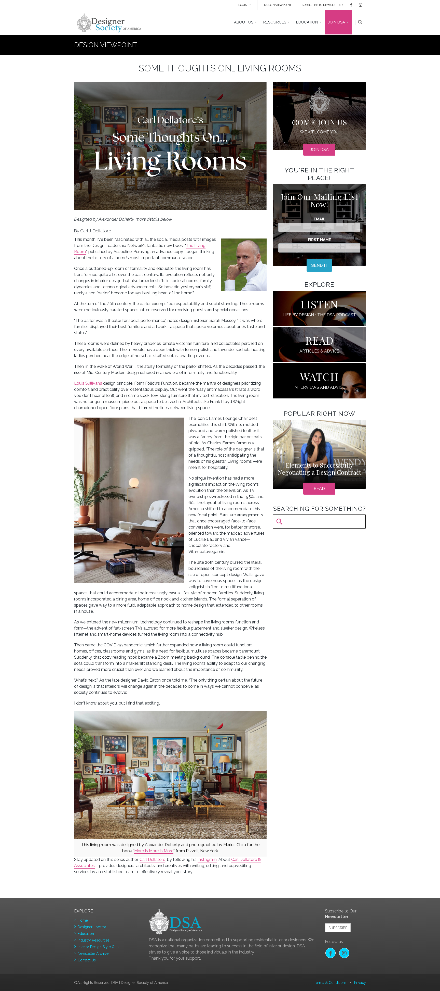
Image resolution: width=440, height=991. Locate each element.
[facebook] (349, 5)
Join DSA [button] (336, 22)
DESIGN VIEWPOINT (278, 5)
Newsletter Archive (93, 953)
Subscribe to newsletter (322, 5)
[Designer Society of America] (109, 22)
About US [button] (243, 22)
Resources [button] (274, 22)
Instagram (207, 859)
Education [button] (307, 22)
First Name (319, 240)
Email (319, 219)
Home (83, 920)
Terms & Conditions (330, 983)
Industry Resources (93, 940)
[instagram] (359, 5)
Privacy (360, 983)
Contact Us (87, 960)
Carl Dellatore (152, 859)
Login (242, 5)
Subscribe (337, 928)
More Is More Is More (153, 850)
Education (86, 934)
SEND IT (319, 265)
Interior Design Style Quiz (98, 947)
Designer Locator (92, 927)
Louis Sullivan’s (88, 383)
